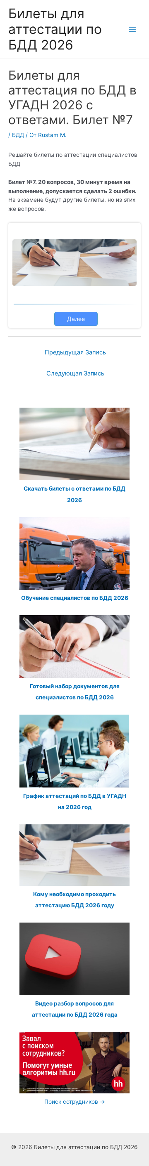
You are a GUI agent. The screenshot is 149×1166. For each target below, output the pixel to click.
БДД (18, 135)
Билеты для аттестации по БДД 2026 (55, 29)
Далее (76, 318)
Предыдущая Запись (75, 352)
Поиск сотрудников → (74, 1101)
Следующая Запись (75, 373)
